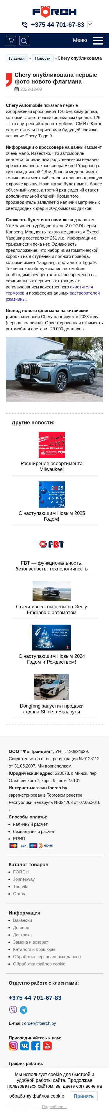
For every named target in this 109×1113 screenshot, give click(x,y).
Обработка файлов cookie (39, 963)
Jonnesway (24, 879)
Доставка (22, 934)
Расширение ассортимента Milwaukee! (52, 466)
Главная (17, 58)
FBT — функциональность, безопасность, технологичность (51, 566)
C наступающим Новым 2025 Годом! (52, 516)
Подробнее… (54, 1106)
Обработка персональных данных (47, 956)
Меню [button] (80, 40)
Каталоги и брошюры (34, 949)
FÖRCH (21, 871)
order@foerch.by (40, 1023)
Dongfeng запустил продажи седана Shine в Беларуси (52, 709)
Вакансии (22, 920)
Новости (43, 58)
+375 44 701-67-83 (57, 24)
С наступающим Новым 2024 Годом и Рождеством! (52, 659)
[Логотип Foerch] (54, 11)
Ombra (19, 893)
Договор (21, 927)
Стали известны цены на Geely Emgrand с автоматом (51, 609)
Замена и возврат (30, 942)
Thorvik (20, 886)
